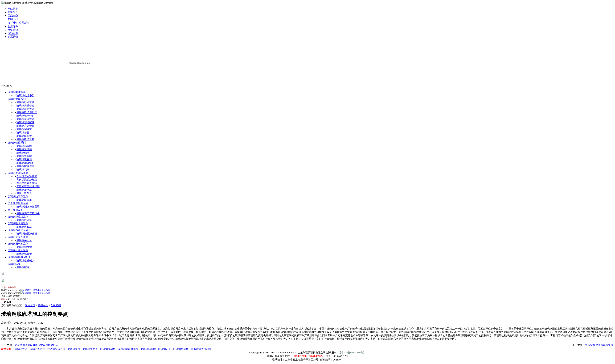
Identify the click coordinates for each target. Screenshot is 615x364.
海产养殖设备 (15, 210)
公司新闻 (24, 22)
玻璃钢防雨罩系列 (18, 196)
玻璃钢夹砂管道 (25, 105)
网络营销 (13, 30)
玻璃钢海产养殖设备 (28, 213)
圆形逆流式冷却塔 (26, 176)
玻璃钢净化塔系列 (18, 230)
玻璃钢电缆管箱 (25, 139)
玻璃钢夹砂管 (37, 349)
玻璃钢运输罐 (24, 149)
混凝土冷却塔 (24, 193)
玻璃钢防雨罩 (24, 200)
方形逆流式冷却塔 (26, 179)
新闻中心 (13, 18)
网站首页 (13, 8)
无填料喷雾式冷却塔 (28, 186)
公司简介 (13, 12)
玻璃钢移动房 (107, 349)
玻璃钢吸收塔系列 (18, 223)
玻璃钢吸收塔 (24, 226)
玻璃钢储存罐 (24, 146)
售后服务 (13, 26)
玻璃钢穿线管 (24, 129)
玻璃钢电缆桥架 (17, 92)
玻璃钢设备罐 (24, 159)
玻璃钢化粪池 (24, 253)
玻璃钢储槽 (22, 152)
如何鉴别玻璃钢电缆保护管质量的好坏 (36, 345)
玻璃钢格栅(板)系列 (19, 257)
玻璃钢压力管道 (25, 109)
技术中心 (13, 22)
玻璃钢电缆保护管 (26, 112)
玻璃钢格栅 (73, 349)
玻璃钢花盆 (22, 169)
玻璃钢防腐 (14, 263)
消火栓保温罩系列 (18, 203)
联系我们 (13, 36)
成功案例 (13, 33)
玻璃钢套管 (22, 132)
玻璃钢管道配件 (25, 122)
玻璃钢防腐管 (24, 136)
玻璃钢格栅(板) (24, 260)
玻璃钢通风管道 (25, 125)
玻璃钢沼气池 (24, 247)
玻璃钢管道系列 (17, 98)
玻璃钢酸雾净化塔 (26, 233)
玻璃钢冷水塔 (24, 189)
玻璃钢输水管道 (25, 115)
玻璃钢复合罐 (24, 156)
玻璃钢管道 (21, 349)
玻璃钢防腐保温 (25, 166)
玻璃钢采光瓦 (24, 240)
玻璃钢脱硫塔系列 (18, 216)
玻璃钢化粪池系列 (18, 250)
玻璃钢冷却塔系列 (18, 173)
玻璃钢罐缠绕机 (25, 162)
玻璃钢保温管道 (25, 119)
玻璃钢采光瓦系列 (18, 237)
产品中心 (13, 15)
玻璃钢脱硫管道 (25, 102)
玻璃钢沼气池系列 (18, 243)
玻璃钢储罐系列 (17, 142)
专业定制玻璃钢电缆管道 (599, 345)
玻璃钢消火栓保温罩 (28, 206)
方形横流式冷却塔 (26, 183)
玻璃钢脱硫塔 (24, 220)
